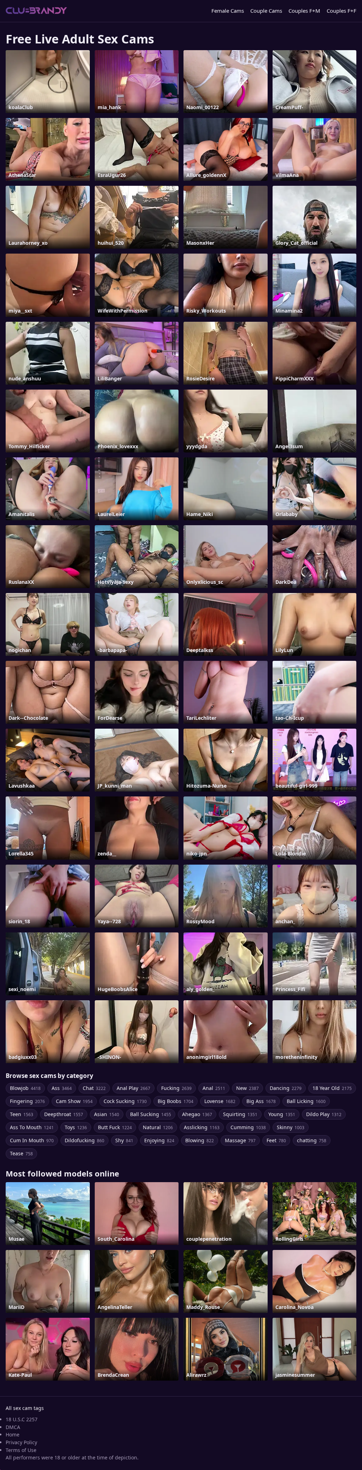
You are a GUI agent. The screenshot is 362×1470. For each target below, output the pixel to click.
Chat (94, 1088)
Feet (276, 1140)
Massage (240, 1140)
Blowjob (25, 1088)
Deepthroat (63, 1114)
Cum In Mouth (32, 1140)
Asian (106, 1114)
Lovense (219, 1101)
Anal (214, 1088)
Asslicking (202, 1127)
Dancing (286, 1088)
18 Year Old (332, 1088)
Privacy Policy (21, 1442)
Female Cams (227, 10)
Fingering (27, 1101)
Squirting (240, 1114)
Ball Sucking (150, 1114)
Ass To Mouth (32, 1127)
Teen (21, 1114)
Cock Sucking (125, 1101)
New (247, 1088)
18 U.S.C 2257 (21, 1419)
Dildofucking (84, 1140)
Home (12, 1434)
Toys (76, 1127)
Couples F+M (304, 10)
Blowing (199, 1140)
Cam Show (74, 1101)
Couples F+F (341, 10)
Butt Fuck (115, 1127)
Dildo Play (323, 1114)
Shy (124, 1140)
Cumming (248, 1127)
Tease (21, 1153)
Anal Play (133, 1088)
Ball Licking (306, 1101)
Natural (158, 1127)
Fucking (176, 1088)
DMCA (13, 1427)
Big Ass (261, 1101)
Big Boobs (175, 1101)
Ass (62, 1088)
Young (281, 1114)
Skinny (290, 1127)
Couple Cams (266, 10)
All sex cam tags (25, 1408)
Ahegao (197, 1114)
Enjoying (159, 1140)
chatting (311, 1140)
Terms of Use (21, 1450)
